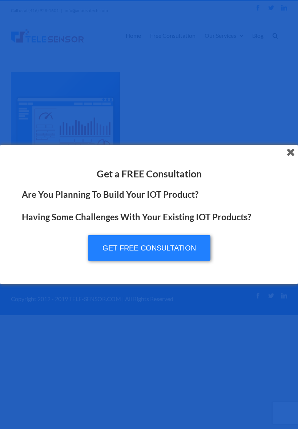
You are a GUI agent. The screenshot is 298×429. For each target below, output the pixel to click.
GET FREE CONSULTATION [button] (149, 248)
